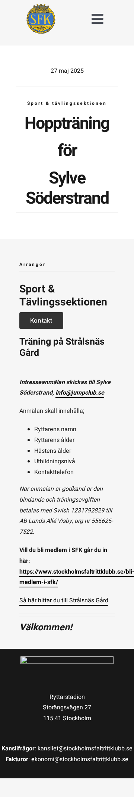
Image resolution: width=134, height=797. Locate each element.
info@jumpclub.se (79, 392)
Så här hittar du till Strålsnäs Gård (63, 600)
